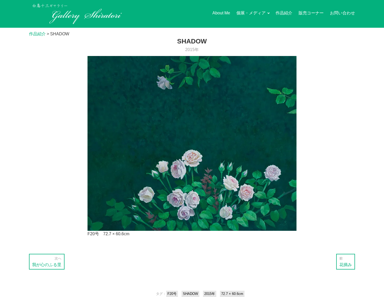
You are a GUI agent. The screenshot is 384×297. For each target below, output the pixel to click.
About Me (221, 13)
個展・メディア (251, 13)
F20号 (172, 294)
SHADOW (190, 294)
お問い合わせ (342, 13)
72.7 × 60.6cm (232, 294)
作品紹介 (284, 13)
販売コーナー (311, 13)
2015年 (192, 49)
